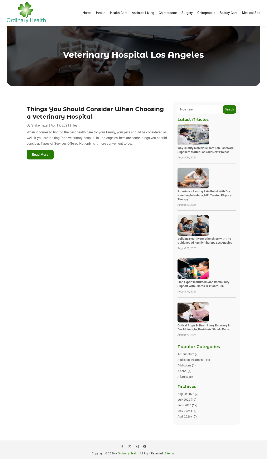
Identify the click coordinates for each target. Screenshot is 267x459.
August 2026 (186, 394)
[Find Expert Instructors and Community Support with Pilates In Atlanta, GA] (193, 269)
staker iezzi (39, 125)
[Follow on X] (130, 446)
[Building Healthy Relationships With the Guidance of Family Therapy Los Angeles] (193, 225)
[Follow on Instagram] (137, 446)
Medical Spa (251, 13)
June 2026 (184, 405)
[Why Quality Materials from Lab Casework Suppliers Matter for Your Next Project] (193, 135)
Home (87, 13)
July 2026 (184, 399)
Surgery (187, 13)
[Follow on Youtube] (145, 446)
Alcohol (182, 371)
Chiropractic (206, 13)
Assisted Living (143, 13)
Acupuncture (186, 354)
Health (101, 13)
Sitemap (170, 453)
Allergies (183, 376)
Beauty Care (228, 13)
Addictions (184, 365)
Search (229, 109)
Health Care (118, 13)
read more (40, 155)
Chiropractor (168, 13)
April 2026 (184, 416)
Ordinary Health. (128, 453)
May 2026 (184, 411)
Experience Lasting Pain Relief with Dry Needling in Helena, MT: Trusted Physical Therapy (205, 195)
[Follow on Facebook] (122, 446)
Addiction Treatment (191, 359)
